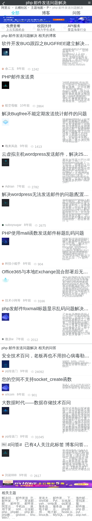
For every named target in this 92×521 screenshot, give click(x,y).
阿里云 (5, 7)
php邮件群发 (6, 512)
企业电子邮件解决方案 (57, 509)
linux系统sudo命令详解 (46, 515)
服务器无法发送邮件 (80, 503)
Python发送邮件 (57, 500)
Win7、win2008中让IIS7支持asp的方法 (9, 517)
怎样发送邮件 (34, 498)
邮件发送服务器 (6, 503)
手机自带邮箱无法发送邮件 (23, 506)
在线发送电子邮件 (69, 500)
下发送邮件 (71, 498)
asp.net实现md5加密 (83, 515)
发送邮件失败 (32, 500)
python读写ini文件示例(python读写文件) (80, 512)
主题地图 (37, 7)
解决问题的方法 (9, 498)
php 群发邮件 (83, 509)
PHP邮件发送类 (18, 76)
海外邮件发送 (83, 498)
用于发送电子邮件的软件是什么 (43, 512)
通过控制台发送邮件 (34, 506)
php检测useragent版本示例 (71, 515)
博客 (46, 13)
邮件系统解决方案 (71, 506)
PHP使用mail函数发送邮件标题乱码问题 (43, 233)
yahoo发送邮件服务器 (43, 503)
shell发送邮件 (46, 500)
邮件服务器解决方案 (83, 506)
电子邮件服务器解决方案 (55, 512)
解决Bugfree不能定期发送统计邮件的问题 (44, 113)
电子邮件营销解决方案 (46, 509)
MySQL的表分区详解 (60, 515)
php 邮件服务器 (32, 512)
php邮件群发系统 (17, 512)
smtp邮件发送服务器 (20, 509)
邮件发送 (22, 498)
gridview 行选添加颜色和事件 (23, 515)
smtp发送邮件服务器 (55, 503)
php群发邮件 (69, 509)
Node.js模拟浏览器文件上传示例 (69, 512)
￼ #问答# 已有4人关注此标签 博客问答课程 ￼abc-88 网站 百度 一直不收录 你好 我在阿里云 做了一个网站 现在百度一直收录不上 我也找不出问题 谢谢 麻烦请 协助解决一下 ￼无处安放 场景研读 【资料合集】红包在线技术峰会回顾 (76, 460)
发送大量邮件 (46, 498)
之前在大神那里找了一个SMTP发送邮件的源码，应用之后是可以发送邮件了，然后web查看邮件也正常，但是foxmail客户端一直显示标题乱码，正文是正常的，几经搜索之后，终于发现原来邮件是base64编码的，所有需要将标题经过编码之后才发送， (76, 324)
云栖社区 (21, 7)
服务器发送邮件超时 (60, 506)
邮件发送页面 (60, 498)
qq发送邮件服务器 (69, 503)
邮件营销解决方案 (17, 503)
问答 (77, 13)
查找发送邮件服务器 (83, 500)
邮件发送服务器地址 (32, 503)
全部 (15, 13)
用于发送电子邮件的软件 (9, 509)
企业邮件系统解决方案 (32, 509)
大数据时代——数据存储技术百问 (36, 402)
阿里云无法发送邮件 (9, 506)
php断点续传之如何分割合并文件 (9, 515)
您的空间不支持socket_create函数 (37, 379)
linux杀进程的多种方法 (34, 515)
